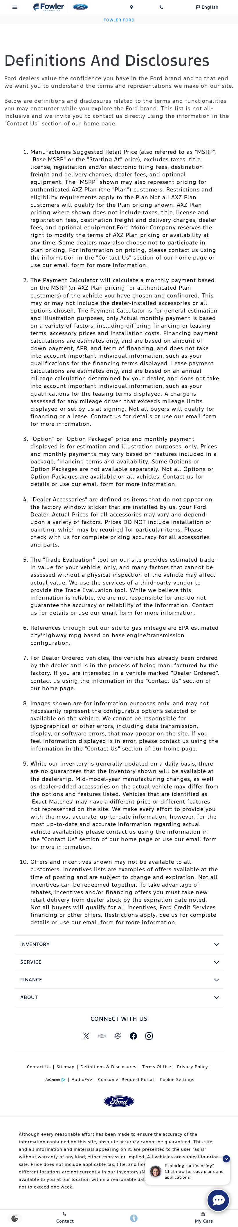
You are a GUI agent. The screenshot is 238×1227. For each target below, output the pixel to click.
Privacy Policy (192, 1066)
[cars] (101, 1036)
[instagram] (149, 1036)
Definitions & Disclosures (108, 1066)
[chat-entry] (218, 1200)
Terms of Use (156, 1066)
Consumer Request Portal (126, 1079)
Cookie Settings (177, 1079)
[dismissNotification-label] (226, 1158)
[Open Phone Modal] (161, 7)
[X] (86, 1036)
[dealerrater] (117, 1036)
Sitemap (66, 1066)
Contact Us (39, 1066)
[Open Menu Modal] (15, 7)
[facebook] (133, 1036)
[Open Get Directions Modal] (132, 7)
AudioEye (82, 1079)
